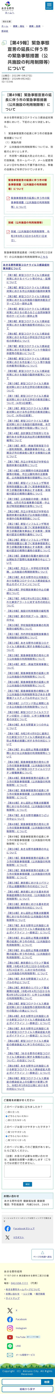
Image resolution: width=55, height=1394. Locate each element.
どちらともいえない (18, 1116)
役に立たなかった (17, 1120)
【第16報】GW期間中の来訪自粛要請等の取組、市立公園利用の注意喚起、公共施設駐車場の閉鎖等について (28, 474)
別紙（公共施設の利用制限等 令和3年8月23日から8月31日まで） (30, 236)
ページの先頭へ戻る (42, 1257)
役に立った (13, 1112)
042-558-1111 (19, 1283)
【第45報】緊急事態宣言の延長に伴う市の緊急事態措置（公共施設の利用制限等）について (28, 794)
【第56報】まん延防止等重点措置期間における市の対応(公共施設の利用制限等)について (28, 916)
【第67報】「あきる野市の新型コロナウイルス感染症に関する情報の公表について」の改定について (28, 1057)
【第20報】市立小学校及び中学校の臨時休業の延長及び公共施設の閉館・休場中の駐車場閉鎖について (28, 515)
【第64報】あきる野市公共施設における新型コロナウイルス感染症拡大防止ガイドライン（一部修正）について (28, 1019)
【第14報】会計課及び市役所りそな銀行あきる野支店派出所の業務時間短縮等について (28, 437)
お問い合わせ (13, 1294)
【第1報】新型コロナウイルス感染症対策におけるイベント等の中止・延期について (28, 278)
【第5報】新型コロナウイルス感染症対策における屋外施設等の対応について (28, 325)
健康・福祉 (18, 26)
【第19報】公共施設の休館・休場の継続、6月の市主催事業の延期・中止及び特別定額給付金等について (28, 502)
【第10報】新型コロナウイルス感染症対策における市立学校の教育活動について (28, 387)
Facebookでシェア (24, 1229)
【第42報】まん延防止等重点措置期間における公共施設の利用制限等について (28, 753)
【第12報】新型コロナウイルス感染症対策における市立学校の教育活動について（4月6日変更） (28, 412)
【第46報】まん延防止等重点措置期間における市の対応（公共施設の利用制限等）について (28, 806)
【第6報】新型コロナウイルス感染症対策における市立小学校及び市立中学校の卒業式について (28, 337)
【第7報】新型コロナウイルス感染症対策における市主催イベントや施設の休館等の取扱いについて (28, 349)
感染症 (4, 31)
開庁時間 (40, 1294)
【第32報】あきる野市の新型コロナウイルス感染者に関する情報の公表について (28, 646)
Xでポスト (18, 1237)
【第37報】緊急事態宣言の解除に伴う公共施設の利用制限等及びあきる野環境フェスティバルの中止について (28, 694)
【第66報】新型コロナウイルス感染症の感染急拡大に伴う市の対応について (28, 1044)
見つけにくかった (17, 1140)
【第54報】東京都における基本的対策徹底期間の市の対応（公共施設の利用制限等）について (28, 895)
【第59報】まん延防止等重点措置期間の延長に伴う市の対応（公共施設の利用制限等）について (28, 954)
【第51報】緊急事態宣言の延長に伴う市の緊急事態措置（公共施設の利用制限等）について (28, 861)
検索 (47, 1382)
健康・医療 (35, 26)
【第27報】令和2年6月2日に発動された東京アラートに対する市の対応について (28, 602)
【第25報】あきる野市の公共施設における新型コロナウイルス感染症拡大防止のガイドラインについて (28, 580)
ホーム (4, 26)
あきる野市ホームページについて (23, 1289)
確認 (28, 1184)
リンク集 (27, 1294)
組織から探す (27, 1389)
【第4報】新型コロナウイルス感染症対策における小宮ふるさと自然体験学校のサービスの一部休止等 (28, 312)
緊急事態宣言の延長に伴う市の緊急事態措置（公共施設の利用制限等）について (30, 202)
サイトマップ (13, 1298)
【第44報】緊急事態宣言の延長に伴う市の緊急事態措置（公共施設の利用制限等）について (28, 781)
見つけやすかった (17, 1132)
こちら (44, 257)
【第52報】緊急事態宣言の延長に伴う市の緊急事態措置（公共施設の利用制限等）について (28, 874)
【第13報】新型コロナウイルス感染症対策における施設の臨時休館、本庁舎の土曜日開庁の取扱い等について (28, 424)
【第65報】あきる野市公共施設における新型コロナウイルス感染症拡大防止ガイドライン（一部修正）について (28, 1032)
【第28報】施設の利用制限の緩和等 (28, 611)
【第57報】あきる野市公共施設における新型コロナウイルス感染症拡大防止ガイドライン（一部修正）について (28, 929)
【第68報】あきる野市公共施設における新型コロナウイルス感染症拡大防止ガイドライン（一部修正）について (28, 1069)
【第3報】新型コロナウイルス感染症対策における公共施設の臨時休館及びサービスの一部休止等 (28, 300)
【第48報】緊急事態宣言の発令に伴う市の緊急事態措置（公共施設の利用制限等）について (28, 827)
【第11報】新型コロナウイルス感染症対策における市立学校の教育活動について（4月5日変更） (28, 399)
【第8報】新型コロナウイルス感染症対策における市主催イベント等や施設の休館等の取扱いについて (28, 362)
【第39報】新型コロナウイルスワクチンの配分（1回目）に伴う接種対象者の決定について (28, 716)
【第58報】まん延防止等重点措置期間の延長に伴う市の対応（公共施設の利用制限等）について (28, 941)
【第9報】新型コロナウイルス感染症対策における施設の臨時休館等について (28, 374)
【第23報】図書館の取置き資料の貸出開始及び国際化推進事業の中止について (28, 559)
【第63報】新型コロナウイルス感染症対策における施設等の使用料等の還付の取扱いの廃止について (28, 1007)
